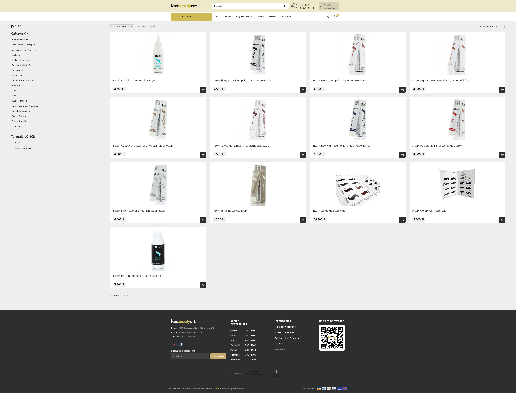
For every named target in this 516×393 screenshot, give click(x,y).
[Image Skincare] (276, 374)
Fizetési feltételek (284, 332)
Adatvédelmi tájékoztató (288, 338)
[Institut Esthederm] (254, 374)
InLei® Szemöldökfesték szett (330, 210)
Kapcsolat (280, 349)
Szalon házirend (287, 326)
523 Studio (216, 388)
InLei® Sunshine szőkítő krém (230, 210)
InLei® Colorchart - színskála (429, 210)
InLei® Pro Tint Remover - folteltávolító (137, 275)
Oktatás (279, 343)
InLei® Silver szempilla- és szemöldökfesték (139, 210)
